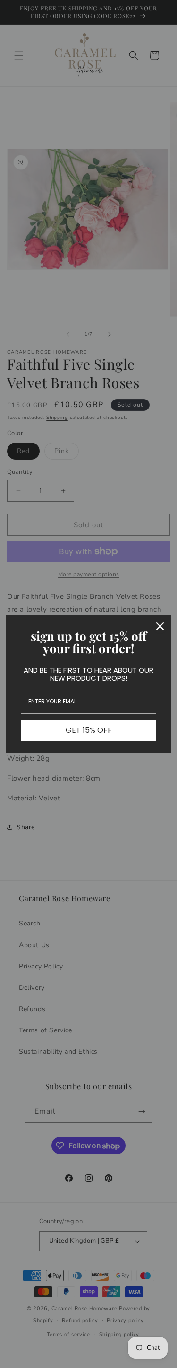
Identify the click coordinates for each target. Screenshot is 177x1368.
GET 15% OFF (89, 730)
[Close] (160, 626)
